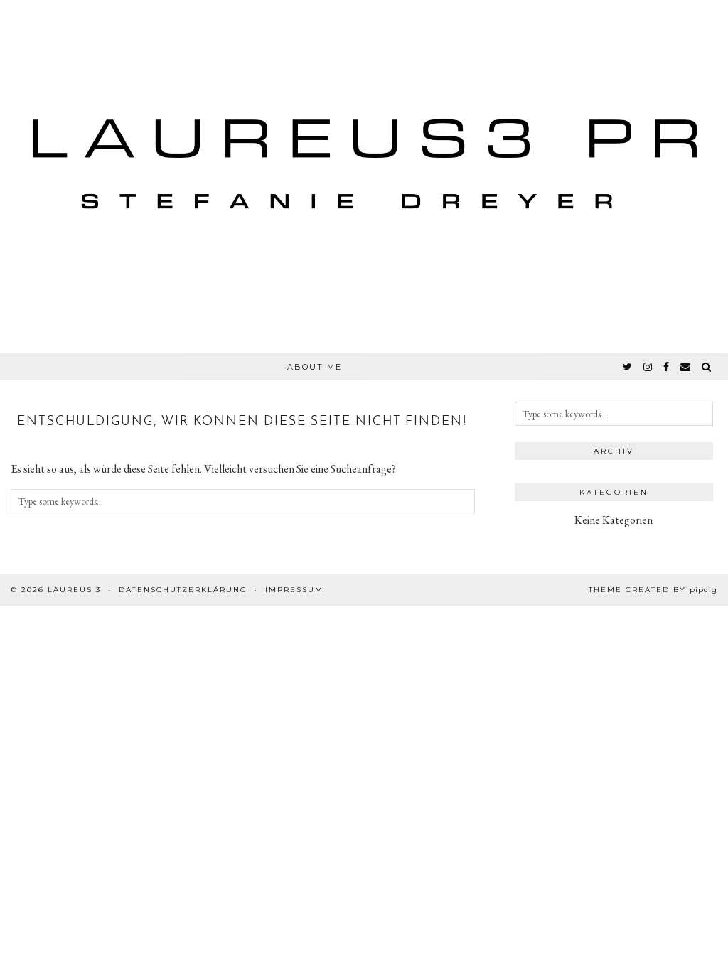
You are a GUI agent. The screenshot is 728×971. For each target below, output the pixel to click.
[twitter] (628, 366)
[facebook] (666, 366)
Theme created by (653, 589)
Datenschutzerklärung (183, 589)
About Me (314, 367)
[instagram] (648, 366)
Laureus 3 (74, 589)
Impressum (294, 589)
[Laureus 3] (364, 176)
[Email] (686, 366)
